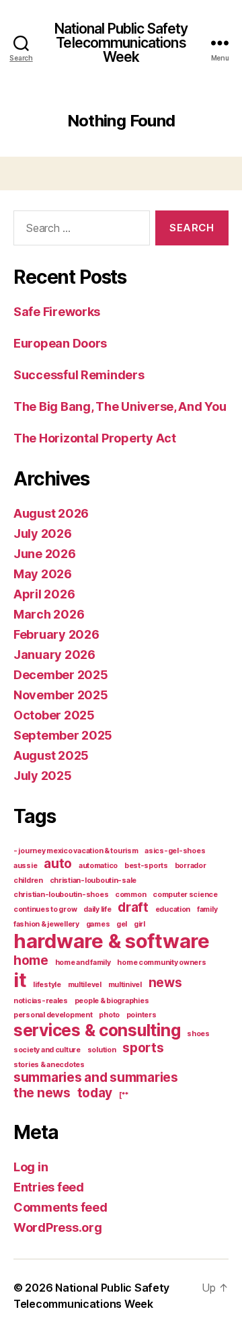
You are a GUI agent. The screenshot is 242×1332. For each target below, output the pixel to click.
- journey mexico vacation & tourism (75, 851)
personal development (53, 1015)
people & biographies (112, 1000)
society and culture (47, 1050)
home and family (83, 962)
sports (142, 1048)
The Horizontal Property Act (94, 438)
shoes (198, 1033)
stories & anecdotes (49, 1064)
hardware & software (111, 941)
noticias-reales (40, 1000)
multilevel (85, 984)
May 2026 (42, 574)
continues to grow (45, 909)
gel (121, 924)
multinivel (125, 984)
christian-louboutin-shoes (60, 894)
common (130, 894)
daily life (97, 909)
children (28, 880)
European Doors (60, 343)
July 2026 (42, 533)
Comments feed (60, 1207)
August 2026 (51, 513)
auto (58, 863)
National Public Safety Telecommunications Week (121, 43)
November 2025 (60, 695)
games (98, 924)
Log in (30, 1167)
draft (133, 907)
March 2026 (48, 614)
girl (139, 924)
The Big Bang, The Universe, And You (120, 406)
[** (124, 1095)
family (207, 909)
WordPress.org (57, 1227)
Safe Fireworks (56, 312)
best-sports (146, 865)
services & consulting (96, 1030)
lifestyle (47, 984)
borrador (190, 865)
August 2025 (51, 755)
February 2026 (56, 634)
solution (101, 1050)
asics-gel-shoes (175, 851)
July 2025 (42, 776)
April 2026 (44, 594)
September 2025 (62, 735)
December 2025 (60, 675)
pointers (141, 1015)
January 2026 (54, 655)
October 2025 (54, 715)
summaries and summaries (95, 1077)
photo (109, 1015)
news (165, 982)
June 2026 (44, 554)
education (173, 909)
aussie (25, 865)
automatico (98, 865)
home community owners (161, 962)
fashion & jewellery (46, 924)
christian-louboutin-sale (93, 880)
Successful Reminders (79, 375)
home (30, 960)
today (95, 1093)
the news (42, 1093)
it (19, 980)
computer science (185, 894)
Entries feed (48, 1187)
